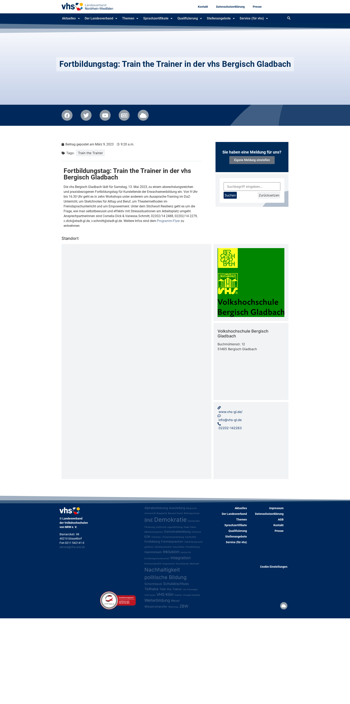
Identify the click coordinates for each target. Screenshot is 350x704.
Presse (257, 6)
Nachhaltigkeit (162, 569)
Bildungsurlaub (192, 513)
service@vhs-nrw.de (72, 547)
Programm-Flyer (168, 221)
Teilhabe (151, 589)
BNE (148, 520)
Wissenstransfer (155, 606)
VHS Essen (150, 595)
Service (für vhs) (252, 18)
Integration (181, 557)
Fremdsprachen (172, 541)
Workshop (173, 607)
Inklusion (171, 551)
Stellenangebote (219, 18)
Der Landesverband (99, 18)
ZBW (183, 606)
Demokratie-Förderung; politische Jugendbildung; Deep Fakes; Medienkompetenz (172, 526)
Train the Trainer (90, 153)
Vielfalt (178, 595)
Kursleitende (182, 563)
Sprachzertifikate (156, 18)
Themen (128, 18)
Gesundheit (179, 547)
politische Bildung (165, 577)
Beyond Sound (175, 513)
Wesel (175, 601)
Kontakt (203, 6)
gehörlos (148, 547)
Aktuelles (69, 18)
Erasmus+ (157, 537)
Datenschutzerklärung (230, 6)
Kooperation (168, 563)
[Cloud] (283, 605)
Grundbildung (193, 547)
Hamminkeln (153, 552)
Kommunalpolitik (152, 563)
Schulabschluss (176, 583)
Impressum (276, 508)
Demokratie (170, 519)
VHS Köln (165, 594)
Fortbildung (152, 541)
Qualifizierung (187, 18)
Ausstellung (177, 508)
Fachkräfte (190, 537)
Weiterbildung (157, 600)
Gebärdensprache (193, 542)
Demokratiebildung (177, 531)
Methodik (194, 563)
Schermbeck (153, 584)
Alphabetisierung (156, 508)
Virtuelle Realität (191, 595)
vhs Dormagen (190, 589)
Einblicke (196, 532)
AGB (281, 519)
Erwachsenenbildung (173, 537)
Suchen (230, 195)
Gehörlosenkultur (163, 547)
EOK (147, 537)
